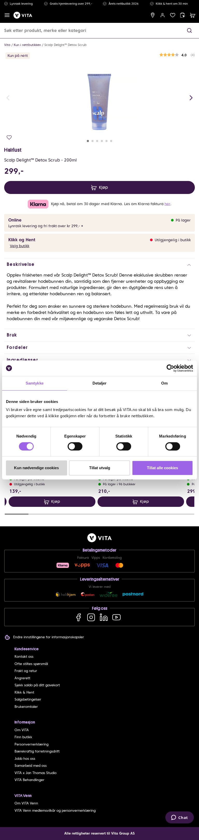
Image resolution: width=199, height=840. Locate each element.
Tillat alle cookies (162, 468)
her (167, 204)
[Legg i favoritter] (9, 137)
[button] (189, 30)
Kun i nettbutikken (27, 45)
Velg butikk (19, 246)
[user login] (163, 15)
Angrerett (22, 678)
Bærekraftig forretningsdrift (37, 751)
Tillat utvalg (99, 468)
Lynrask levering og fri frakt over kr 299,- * (45, 226)
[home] (22, 15)
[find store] (153, 15)
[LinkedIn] (104, 617)
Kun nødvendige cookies (36, 468)
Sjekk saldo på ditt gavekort (37, 685)
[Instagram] (91, 617)
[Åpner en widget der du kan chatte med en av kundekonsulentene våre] (179, 817)
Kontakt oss (24, 656)
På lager (183, 220)
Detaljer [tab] (100, 383)
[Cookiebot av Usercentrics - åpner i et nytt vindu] (170, 368)
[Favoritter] (173, 15)
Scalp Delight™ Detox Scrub (65, 45)
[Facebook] (78, 617)
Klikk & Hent (24, 692)
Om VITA (22, 730)
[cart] (193, 15)
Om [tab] (164, 383)
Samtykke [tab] (35, 383)
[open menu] (7, 15)
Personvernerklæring (31, 744)
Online (15, 220)
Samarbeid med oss (31, 766)
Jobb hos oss (25, 759)
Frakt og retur (26, 671)
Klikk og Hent (21, 239)
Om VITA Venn (26, 803)
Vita (7, 45)
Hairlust (13, 149)
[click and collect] (182, 15)
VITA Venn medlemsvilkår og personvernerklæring (55, 810)
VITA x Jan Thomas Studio (35, 773)
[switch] (75, 446)
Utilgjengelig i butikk (173, 240)
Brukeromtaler (26, 707)
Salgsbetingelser (28, 699)
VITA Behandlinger (29, 780)
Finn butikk (23, 737)
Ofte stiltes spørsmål (31, 664)
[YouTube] (116, 617)
